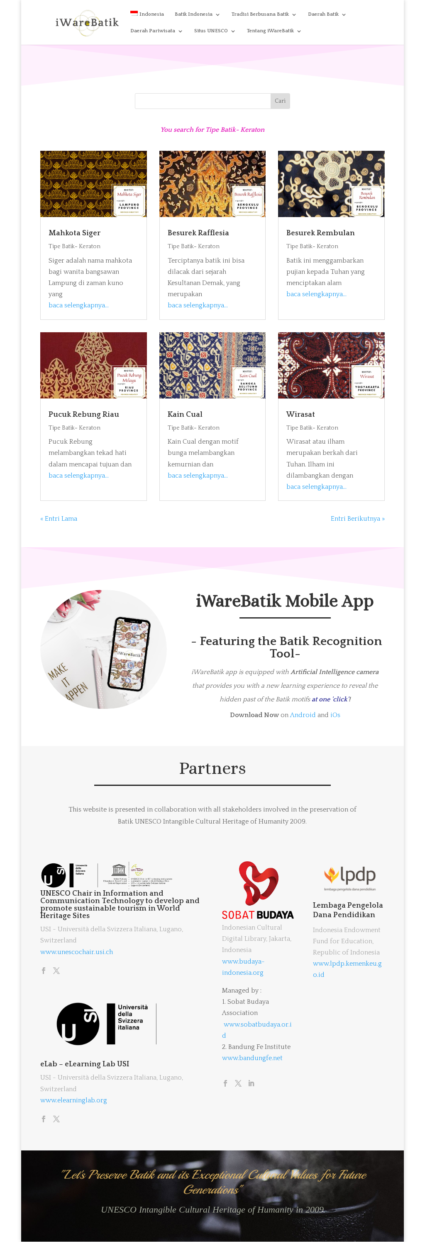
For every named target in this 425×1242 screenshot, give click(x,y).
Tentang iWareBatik (270, 31)
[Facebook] (43, 971)
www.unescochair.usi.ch (76, 952)
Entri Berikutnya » (358, 518)
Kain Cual (185, 415)
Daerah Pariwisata (152, 31)
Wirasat (300, 415)
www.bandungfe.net (252, 1058)
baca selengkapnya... (79, 305)
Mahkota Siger (74, 233)
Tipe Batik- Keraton (74, 246)
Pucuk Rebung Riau (84, 415)
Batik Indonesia (193, 14)
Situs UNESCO (211, 31)
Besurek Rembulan (320, 233)
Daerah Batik (323, 14)
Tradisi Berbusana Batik (260, 14)
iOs (335, 715)
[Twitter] (56, 971)
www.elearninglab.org (73, 1100)
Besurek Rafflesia (198, 233)
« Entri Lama (58, 518)
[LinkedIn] (251, 1084)
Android (303, 715)
